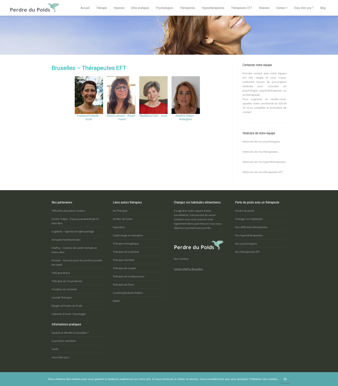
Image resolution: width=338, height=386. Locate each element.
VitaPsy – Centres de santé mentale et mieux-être (74, 250)
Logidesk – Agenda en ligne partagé (73, 231)
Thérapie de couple (124, 268)
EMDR (116, 301)
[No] (333, 379)
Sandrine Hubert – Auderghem (186, 117)
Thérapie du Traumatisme (67, 281)
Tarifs (55, 349)
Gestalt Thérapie (62, 297)
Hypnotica (119, 227)
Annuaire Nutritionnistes (66, 239)
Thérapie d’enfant (123, 260)
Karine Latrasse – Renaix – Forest (121, 117)
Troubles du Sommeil (64, 289)
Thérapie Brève (61, 273)
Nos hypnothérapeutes (249, 235)
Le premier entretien (64, 341)
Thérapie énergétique (126, 243)
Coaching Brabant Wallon (128, 293)
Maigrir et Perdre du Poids (67, 305)
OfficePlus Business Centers (68, 210)
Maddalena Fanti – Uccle (153, 115)
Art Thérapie (120, 210)
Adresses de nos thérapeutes (260, 151)
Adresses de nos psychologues (261, 141)
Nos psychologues (246, 243)
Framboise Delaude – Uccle (89, 117)
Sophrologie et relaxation (128, 235)
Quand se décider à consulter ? (70, 332)
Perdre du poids (244, 210)
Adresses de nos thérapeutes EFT (263, 172)
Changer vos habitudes (249, 219)
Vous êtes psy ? (61, 357)
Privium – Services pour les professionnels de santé (77, 262)
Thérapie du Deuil (123, 284)
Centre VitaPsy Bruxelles (188, 269)
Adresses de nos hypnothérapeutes (264, 162)
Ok (285, 379)
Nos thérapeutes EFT (247, 251)
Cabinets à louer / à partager (69, 314)
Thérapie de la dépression (128, 276)
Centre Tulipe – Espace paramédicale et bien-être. (75, 221)
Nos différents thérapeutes (251, 227)
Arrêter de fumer (123, 219)
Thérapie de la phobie (126, 251)
